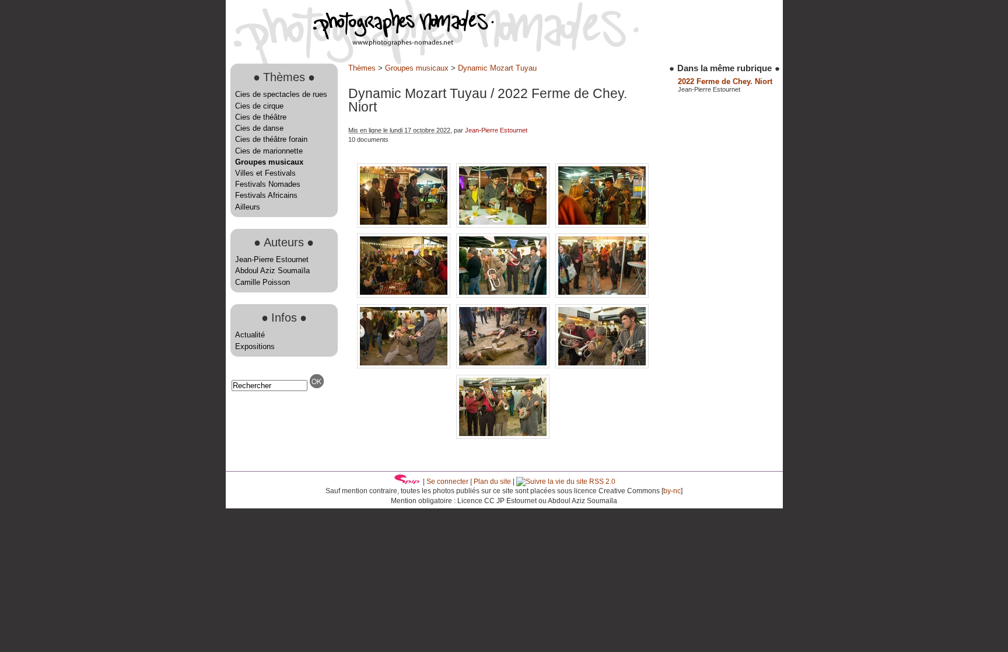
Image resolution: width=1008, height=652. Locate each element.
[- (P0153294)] (504, 365)
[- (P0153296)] (602, 365)
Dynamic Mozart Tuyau (497, 68)
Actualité (250, 334)
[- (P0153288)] (504, 295)
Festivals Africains (266, 195)
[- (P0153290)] (602, 295)
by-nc (672, 490)
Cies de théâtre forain (271, 139)
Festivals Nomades (267, 184)
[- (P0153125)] (602, 225)
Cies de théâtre (260, 117)
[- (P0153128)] (404, 295)
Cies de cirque (259, 106)
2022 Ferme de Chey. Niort (725, 81)
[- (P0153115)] (404, 225)
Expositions (255, 346)
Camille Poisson (262, 282)
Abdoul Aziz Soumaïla (272, 270)
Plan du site (492, 481)
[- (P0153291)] (404, 365)
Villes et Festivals (265, 173)
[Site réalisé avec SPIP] (407, 481)
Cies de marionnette (269, 151)
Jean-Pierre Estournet (272, 259)
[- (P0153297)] (502, 436)
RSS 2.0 (601, 481)
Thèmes (362, 68)
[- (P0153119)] (504, 225)
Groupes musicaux (269, 162)
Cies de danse (259, 128)
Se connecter (447, 481)
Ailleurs (247, 207)
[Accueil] (360, 43)
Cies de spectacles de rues (281, 94)
